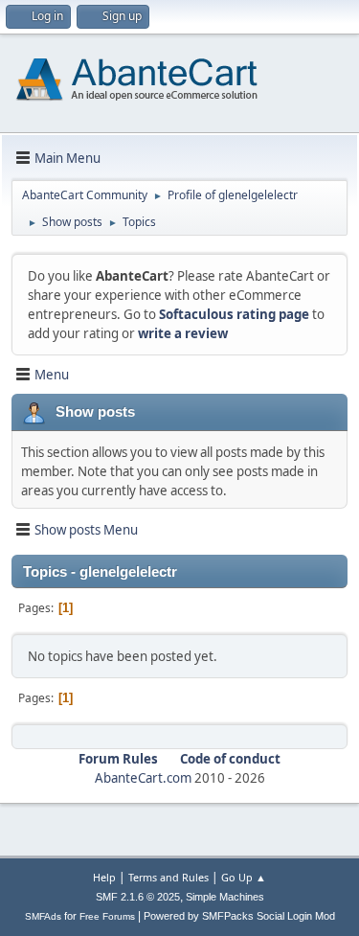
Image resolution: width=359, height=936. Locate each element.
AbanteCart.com (143, 778)
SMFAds (43, 916)
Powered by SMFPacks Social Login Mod (239, 916)
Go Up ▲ (243, 877)
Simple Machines (225, 896)
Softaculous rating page (234, 314)
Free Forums (107, 916)
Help (104, 877)
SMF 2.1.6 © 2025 (138, 896)
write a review (183, 333)
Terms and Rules (168, 877)
